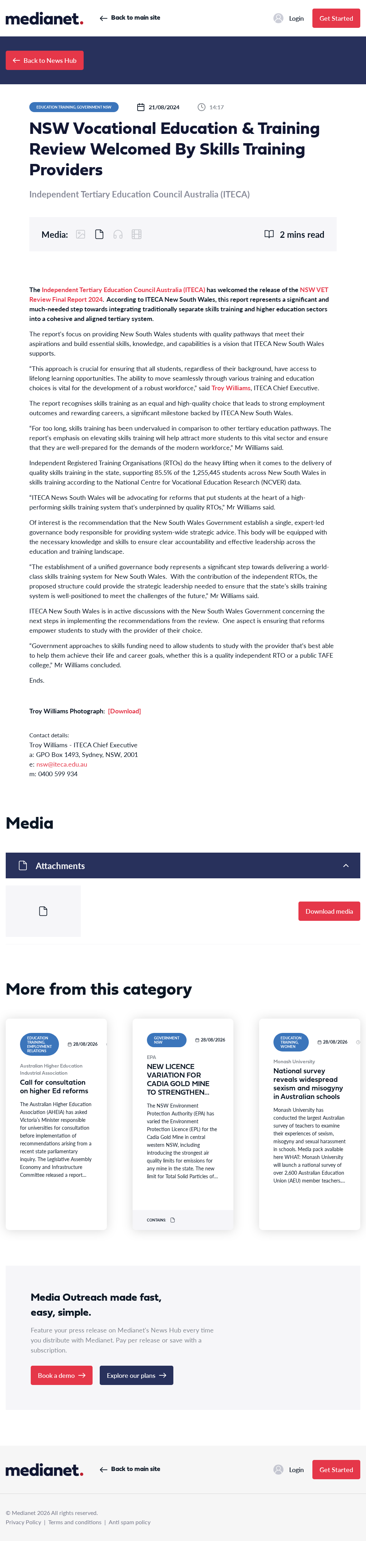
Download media (329, 911)
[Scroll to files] (99, 234)
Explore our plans (131, 1375)
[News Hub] (44, 18)
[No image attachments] (80, 234)
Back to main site (135, 18)
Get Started (336, 18)
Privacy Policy (23, 1522)
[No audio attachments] (118, 234)
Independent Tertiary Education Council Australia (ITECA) (123, 289)
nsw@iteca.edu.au (61, 763)
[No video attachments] (136, 234)
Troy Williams (231, 387)
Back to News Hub (50, 60)
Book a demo (56, 1375)
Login (296, 18)
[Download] (124, 710)
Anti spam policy (129, 1522)
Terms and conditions (75, 1522)
